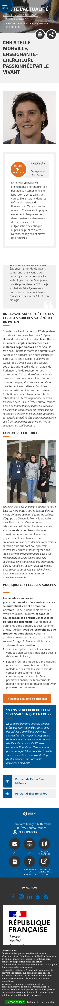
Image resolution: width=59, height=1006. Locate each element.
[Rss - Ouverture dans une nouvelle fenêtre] (45, 898)
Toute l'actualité (17, 19)
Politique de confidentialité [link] (40, 1002)
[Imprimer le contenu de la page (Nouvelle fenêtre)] (40, 34)
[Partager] (51, 34)
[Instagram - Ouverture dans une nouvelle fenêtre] (21, 898)
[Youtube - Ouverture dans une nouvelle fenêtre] (37, 898)
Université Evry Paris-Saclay (20, 14)
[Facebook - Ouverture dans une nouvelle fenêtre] (13, 898)
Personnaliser (15, 1002)
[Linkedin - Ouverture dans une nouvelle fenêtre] (29, 898)
